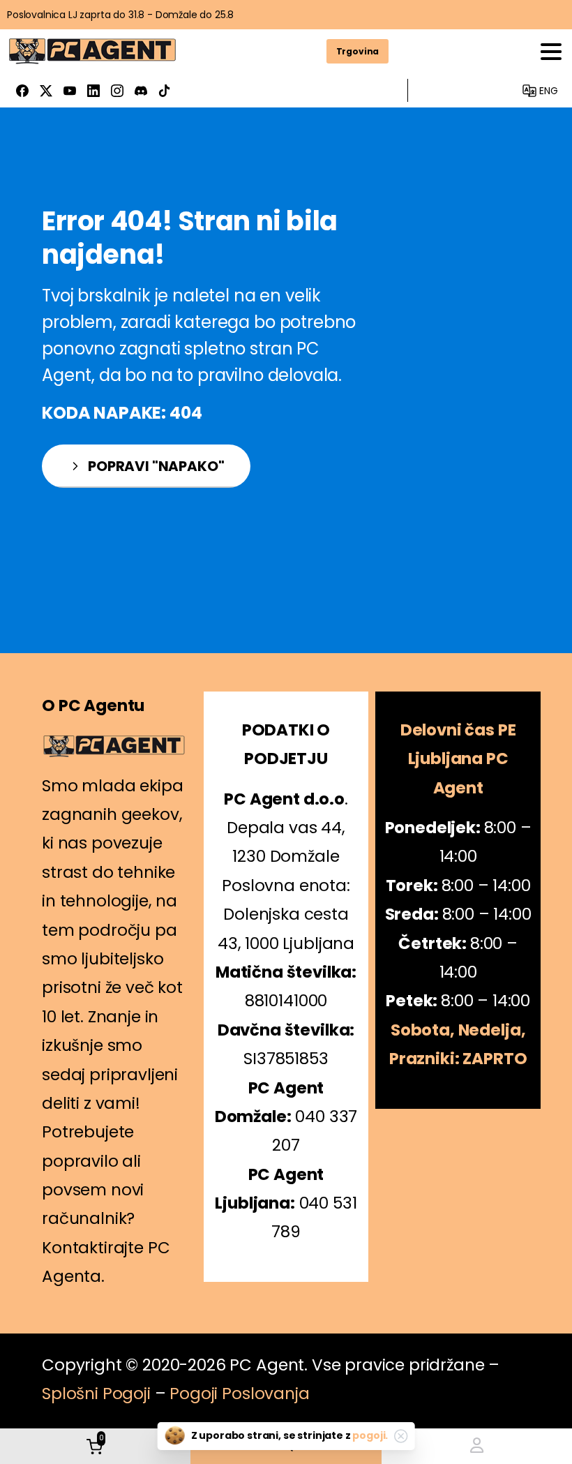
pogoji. (370, 1435)
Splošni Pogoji (96, 1393)
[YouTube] (69, 90)
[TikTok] (164, 90)
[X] (46, 90)
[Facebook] (22, 90)
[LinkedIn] (93, 90)
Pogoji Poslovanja (239, 1393)
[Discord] (141, 90)
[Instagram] (117, 90)
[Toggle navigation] (551, 52)
